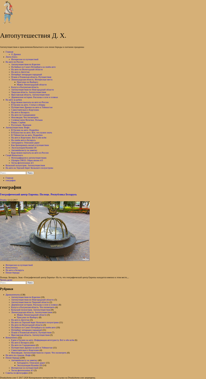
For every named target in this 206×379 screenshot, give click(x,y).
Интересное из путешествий (24, 59)
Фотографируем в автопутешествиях (29, 158)
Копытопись (12, 267)
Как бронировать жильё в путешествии (30, 145)
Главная (9, 52)
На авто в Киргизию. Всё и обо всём (28, 137)
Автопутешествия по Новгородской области (32, 89)
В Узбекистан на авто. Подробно (27, 135)
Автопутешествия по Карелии (25, 64)
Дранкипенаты (13, 294)
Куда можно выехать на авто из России (30, 102)
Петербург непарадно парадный (26, 74)
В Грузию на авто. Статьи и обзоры (28, 105)
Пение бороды (12, 272)
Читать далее (6, 280)
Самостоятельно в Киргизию (25, 110)
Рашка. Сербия (18, 122)
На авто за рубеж (14, 100)
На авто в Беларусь (20, 112)
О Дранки (16, 54)
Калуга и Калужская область (25, 87)
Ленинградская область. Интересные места (31, 79)
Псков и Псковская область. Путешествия (31, 77)
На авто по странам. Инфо (18, 355)
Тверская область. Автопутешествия (28, 92)
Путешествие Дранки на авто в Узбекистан (32, 107)
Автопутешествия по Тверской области (30, 302)
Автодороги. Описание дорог (25, 142)
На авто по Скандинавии (23, 115)
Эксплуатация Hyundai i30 (23, 148)
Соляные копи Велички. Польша (27, 120)
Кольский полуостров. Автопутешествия (25, 165)
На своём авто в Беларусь (23, 140)
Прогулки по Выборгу (27, 82)
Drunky (3, 200)
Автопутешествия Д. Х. (33, 35)
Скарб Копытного (14, 155)
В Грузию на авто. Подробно (25, 130)
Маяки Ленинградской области (32, 84)
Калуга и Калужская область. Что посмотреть (33, 307)
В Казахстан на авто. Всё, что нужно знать (31, 132)
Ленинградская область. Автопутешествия (31, 312)
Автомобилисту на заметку (24, 150)
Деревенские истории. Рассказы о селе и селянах (34, 97)
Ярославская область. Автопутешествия (30, 95)
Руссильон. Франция (21, 125)
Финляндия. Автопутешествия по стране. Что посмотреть (39, 353)
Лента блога (11, 57)
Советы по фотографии (17, 373)
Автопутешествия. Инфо (17, 127)
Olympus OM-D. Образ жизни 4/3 (27, 160)
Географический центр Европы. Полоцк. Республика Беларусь (38, 194)
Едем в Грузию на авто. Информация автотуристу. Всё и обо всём (42, 340)
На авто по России (14, 62)
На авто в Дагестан (20, 72)
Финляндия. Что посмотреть (24, 117)
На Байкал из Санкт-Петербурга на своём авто (33, 67)
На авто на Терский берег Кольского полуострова (29, 168)
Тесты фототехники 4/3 (22, 163)
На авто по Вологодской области (27, 69)
